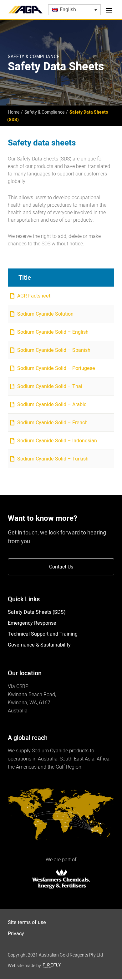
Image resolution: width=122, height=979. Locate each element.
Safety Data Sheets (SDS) (37, 612)
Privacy (16, 933)
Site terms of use (27, 922)
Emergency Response (32, 623)
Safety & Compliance (44, 112)
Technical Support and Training (43, 634)
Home (13, 112)
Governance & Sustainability (39, 645)
